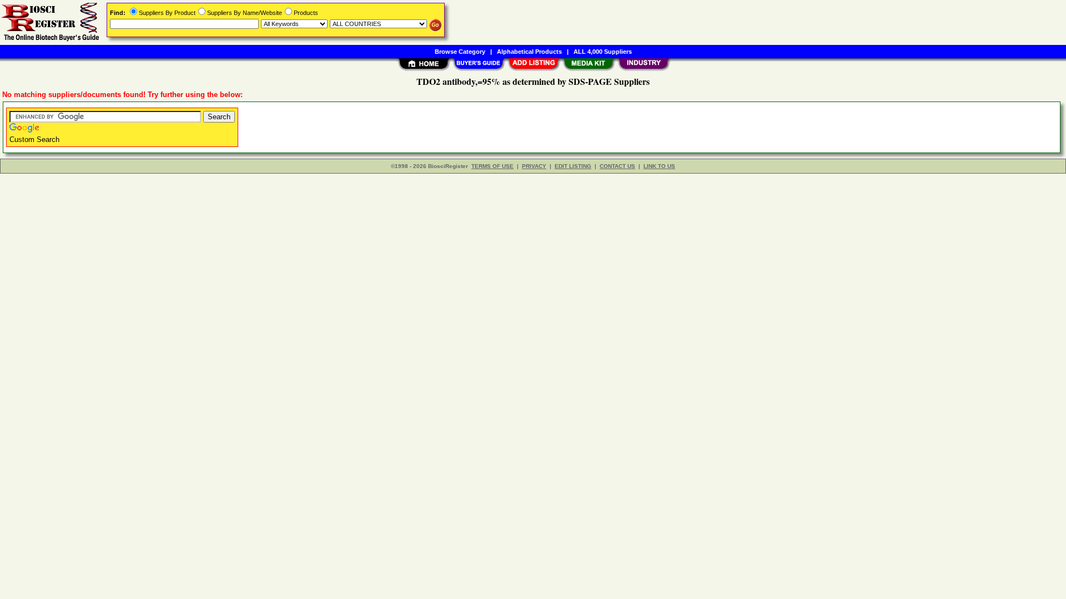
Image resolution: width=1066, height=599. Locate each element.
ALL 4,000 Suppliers (603, 51)
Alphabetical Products (529, 51)
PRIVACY (534, 166)
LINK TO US (659, 166)
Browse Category (460, 51)
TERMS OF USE (492, 166)
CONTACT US (617, 166)
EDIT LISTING (573, 166)
